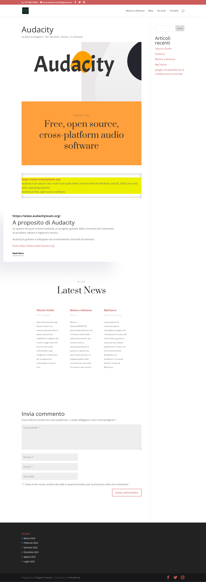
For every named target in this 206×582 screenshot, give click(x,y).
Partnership (116, 315)
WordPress (74, 577)
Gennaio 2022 (31, 547)
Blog (150, 11)
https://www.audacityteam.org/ (41, 179)
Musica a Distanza (135, 11)
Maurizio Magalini (34, 36)
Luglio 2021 (29, 561)
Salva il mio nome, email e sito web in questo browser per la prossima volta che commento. (77, 484)
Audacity (160, 54)
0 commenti (77, 36)
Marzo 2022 (29, 538)
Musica (64, 36)
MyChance (110, 310)
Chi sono (161, 11)
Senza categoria (43, 315)
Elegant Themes (44, 577)
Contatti (174, 11)
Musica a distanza (81, 310)
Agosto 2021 (30, 556)
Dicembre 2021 (31, 552)
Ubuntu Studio (45, 310)
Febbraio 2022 (31, 542)
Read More (18, 253)
